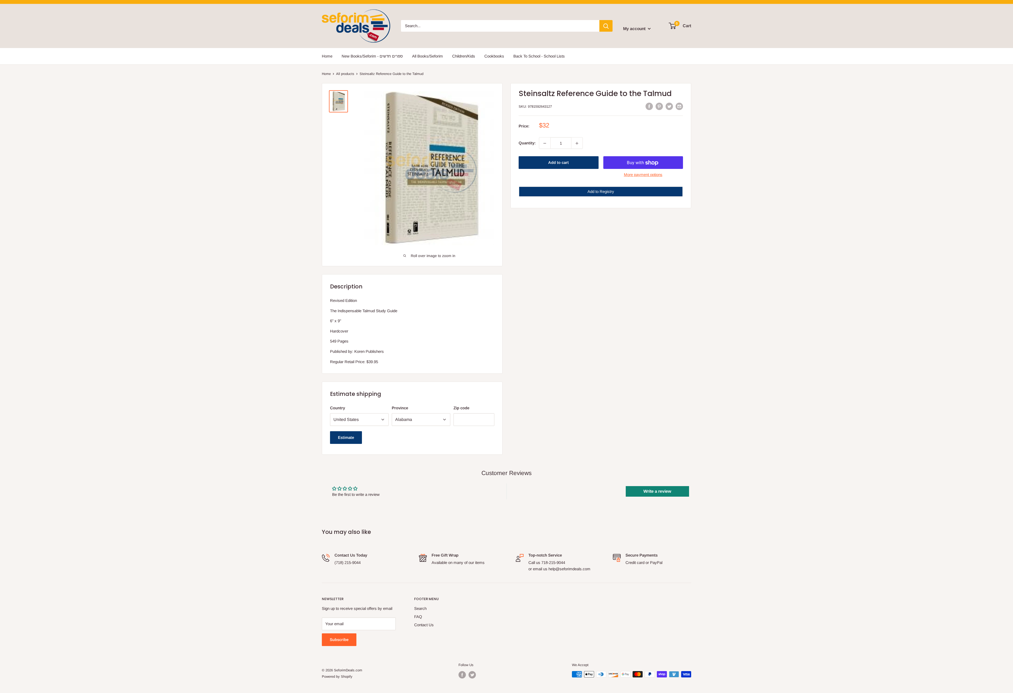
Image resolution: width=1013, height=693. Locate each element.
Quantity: (527, 143)
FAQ (418, 616)
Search (420, 608)
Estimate (346, 437)
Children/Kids (463, 56)
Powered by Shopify (337, 676)
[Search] (606, 26)
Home (327, 56)
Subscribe (339, 639)
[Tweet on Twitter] (669, 106)
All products (345, 74)
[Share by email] (679, 106)
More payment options (643, 175)
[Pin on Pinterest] (659, 106)
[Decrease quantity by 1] (544, 143)
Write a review (657, 491)
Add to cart (558, 162)
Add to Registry (600, 191)
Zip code (461, 408)
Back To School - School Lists (539, 56)
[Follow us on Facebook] (462, 674)
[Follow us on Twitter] (472, 674)
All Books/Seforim (427, 56)
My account (635, 28)
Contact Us (424, 625)
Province (400, 408)
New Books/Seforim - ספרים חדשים (372, 56)
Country (337, 408)
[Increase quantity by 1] (576, 143)
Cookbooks (494, 56)
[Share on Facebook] (649, 106)
